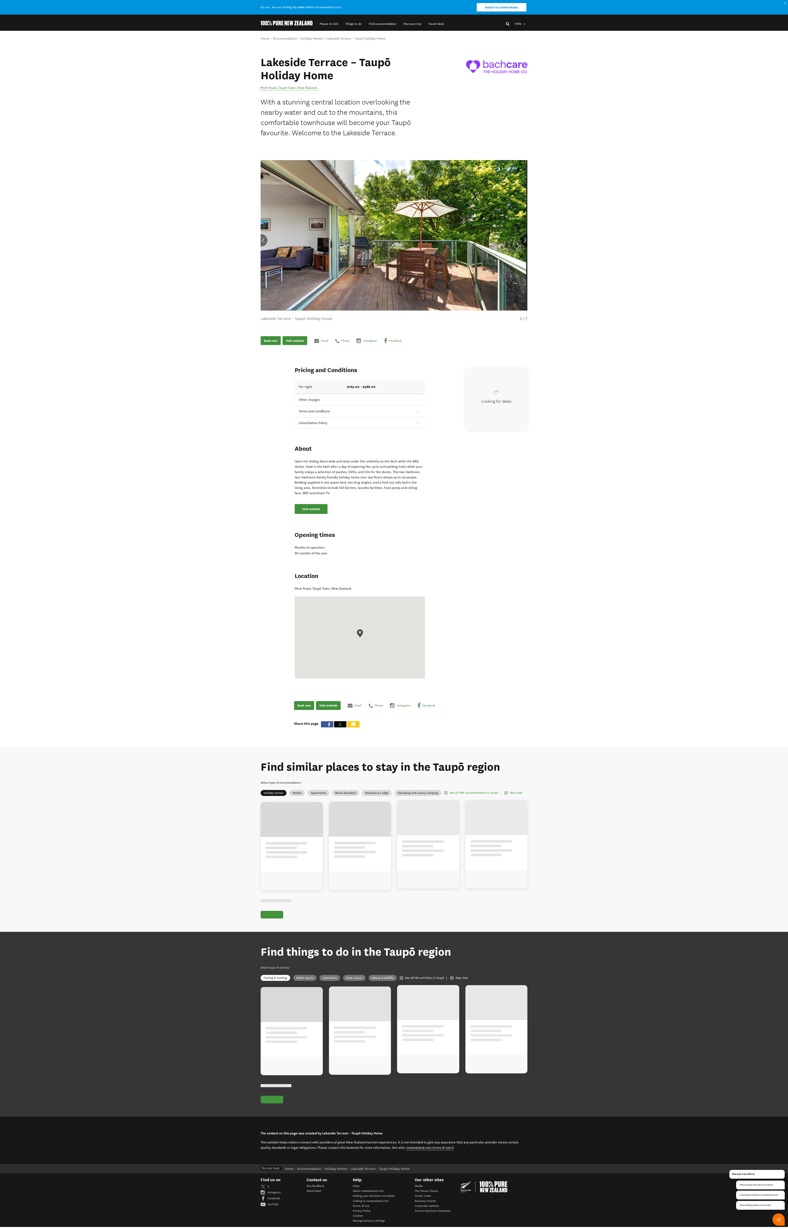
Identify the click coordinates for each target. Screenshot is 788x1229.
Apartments (318, 793)
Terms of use (361, 1206)
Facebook (273, 1198)
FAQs (356, 1186)
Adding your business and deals (374, 1196)
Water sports (304, 978)
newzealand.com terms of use (430, 1147)
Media (419, 1186)
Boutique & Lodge (376, 793)
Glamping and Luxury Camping (418, 793)
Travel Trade (423, 1196)
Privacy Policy (362, 1211)
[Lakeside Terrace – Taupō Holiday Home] (496, 67)
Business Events (425, 1201)
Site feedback (315, 1186)
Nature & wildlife (383, 978)
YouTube (272, 1204)
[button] (329, 24)
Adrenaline (330, 978)
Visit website (295, 341)
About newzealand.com (368, 1191)
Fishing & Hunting (275, 978)
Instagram (274, 1192)
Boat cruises (354, 978)
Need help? (314, 1191)
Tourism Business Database (433, 1211)
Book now (270, 341)
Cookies (358, 1216)
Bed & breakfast (345, 793)
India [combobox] (518, 23)
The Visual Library (426, 1191)
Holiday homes (273, 793)
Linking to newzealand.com (371, 1201)
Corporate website (427, 1206)
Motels (297, 793)
